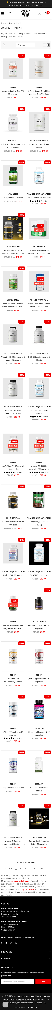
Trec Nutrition (39, 621)
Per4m (13, 675)
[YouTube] (16, 944)
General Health (14, 23)
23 (35, 868)
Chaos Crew (13, 300)
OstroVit (13, 87)
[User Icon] (39, 13)
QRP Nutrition (13, 246)
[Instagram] (11, 944)
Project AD (39, 728)
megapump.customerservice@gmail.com (24, 937)
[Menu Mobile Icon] (2, 13)
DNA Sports (13, 140)
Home (3, 23)
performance (28, 889)
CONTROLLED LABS (39, 837)
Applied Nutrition (39, 300)
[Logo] (25, 13)
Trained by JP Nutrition (39, 194)
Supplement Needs (39, 140)
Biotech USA (39, 246)
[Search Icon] (10, 13)
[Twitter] (6, 944)
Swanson (13, 194)
